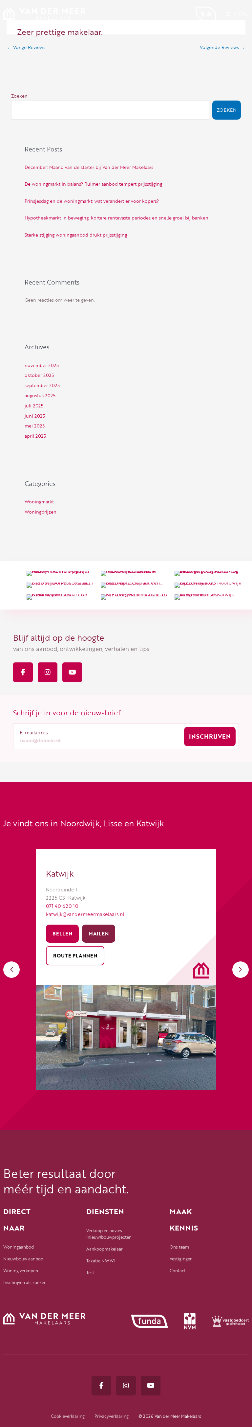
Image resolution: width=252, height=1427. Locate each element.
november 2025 (42, 365)
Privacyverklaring (111, 1416)
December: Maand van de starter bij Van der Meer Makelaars (89, 167)
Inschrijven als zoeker (24, 1282)
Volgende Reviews (222, 47)
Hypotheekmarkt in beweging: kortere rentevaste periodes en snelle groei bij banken (116, 217)
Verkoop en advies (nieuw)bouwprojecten (109, 1233)
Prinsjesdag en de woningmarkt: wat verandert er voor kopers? (92, 200)
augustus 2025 (40, 395)
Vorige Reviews (26, 47)
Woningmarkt (39, 501)
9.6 (205, 13)
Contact (178, 1270)
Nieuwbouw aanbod (23, 1258)
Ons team (179, 1247)
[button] (11, 969)
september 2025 (42, 385)
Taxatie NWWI (101, 1260)
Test (90, 1272)
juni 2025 (35, 415)
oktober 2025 (39, 375)
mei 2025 (35, 425)
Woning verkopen (20, 1270)
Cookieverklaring (68, 1416)
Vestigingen (181, 1258)
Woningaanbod (18, 1247)
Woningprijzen (40, 511)
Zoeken (19, 95)
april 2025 (35, 435)
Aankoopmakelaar (104, 1249)
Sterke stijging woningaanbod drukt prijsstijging (76, 234)
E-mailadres (34, 732)
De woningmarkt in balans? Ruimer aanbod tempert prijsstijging (93, 183)
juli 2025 (34, 405)
